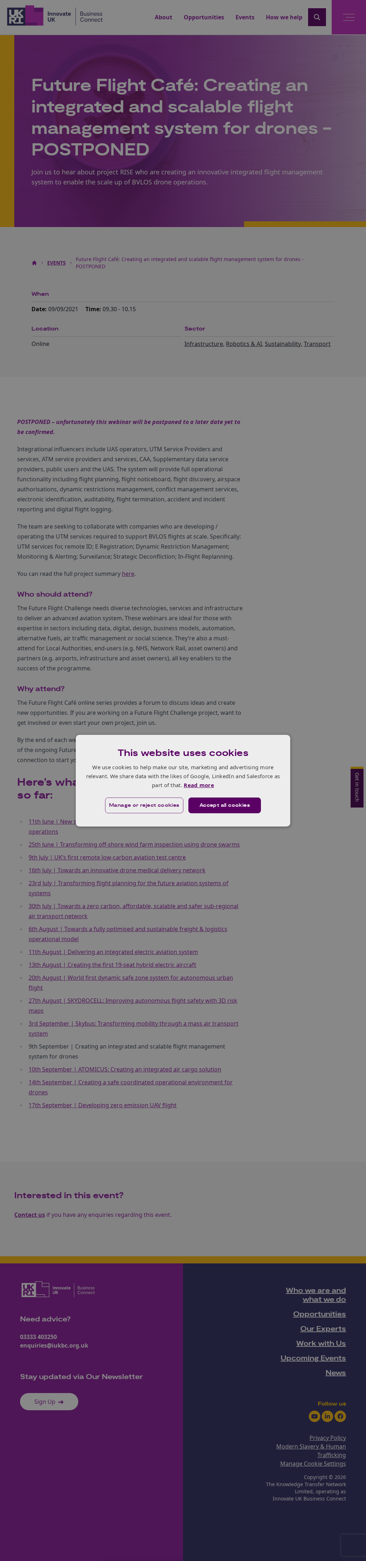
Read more (199, 785)
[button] (144, 805)
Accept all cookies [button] (224, 805)
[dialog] (183, 780)
